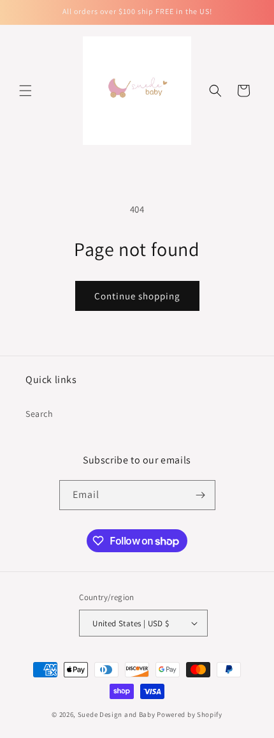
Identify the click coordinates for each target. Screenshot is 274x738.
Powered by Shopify (189, 714)
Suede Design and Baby (116, 714)
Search (39, 413)
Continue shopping (137, 296)
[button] (25, 91)
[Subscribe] (201, 495)
